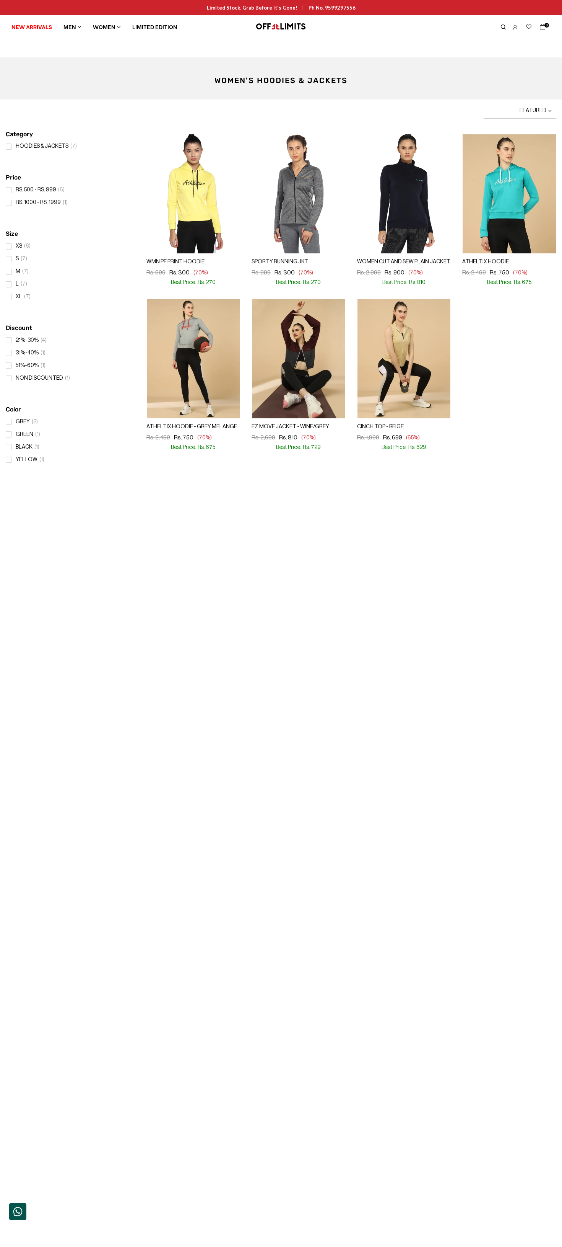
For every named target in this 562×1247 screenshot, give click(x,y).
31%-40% (30, 353)
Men (69, 26)
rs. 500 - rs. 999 (40, 190)
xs (23, 246)
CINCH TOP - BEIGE (380, 426)
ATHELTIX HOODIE (485, 261)
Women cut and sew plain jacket (403, 261)
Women (104, 26)
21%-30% (31, 340)
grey (27, 421)
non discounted (43, 378)
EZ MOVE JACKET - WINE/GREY (290, 426)
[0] (541, 28)
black (27, 447)
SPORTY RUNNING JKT (280, 261)
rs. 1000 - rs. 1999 (42, 202)
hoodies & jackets (46, 146)
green (28, 434)
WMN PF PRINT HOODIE (175, 261)
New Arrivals (31, 26)
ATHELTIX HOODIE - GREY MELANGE (191, 426)
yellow (30, 459)
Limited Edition (154, 26)
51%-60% (30, 365)
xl (23, 296)
